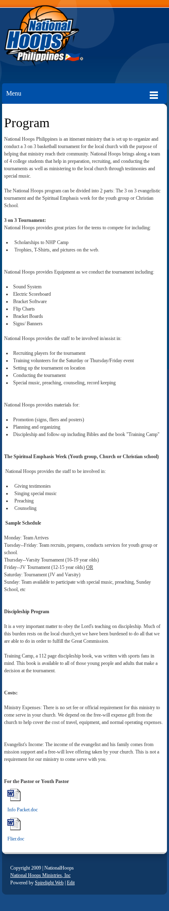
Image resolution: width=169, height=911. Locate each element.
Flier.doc (15, 839)
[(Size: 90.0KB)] (14, 800)
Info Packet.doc (22, 810)
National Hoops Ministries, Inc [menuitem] (40, 875)
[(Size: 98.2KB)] (14, 829)
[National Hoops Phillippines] (84, 37)
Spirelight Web (49, 883)
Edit (71, 883)
